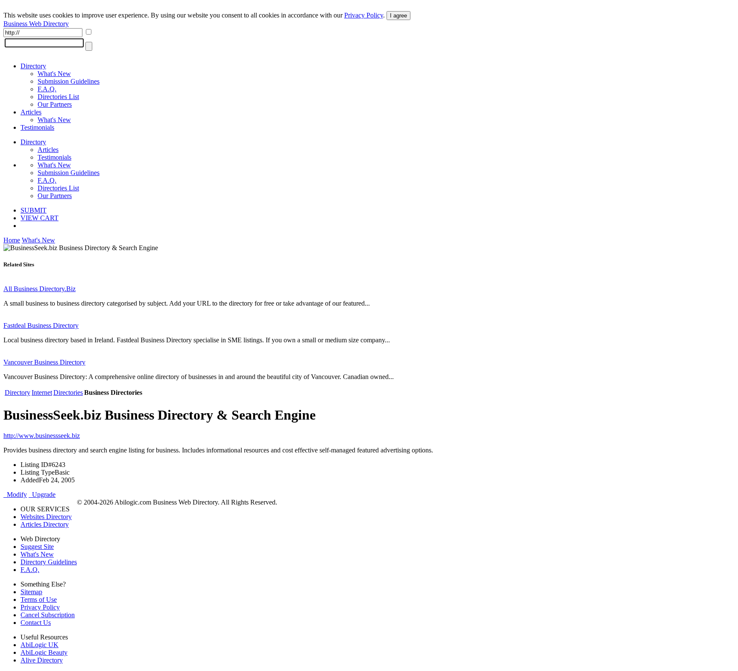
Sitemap (31, 591)
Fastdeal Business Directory (41, 325)
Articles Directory (44, 524)
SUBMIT (33, 210)
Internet (42, 392)
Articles (30, 112)
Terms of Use (38, 599)
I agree (398, 15)
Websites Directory (46, 516)
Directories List (58, 96)
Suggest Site (37, 546)
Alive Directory (41, 660)
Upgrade (42, 494)
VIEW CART (39, 218)
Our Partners (55, 104)
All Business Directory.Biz (39, 288)
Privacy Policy (363, 15)
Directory (33, 66)
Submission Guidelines (69, 81)
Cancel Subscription (47, 614)
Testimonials (37, 127)
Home (11, 240)
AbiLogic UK (39, 644)
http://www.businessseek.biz (41, 435)
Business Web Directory (36, 23)
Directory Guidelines (48, 562)
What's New (54, 73)
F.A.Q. (47, 89)
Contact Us (35, 622)
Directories (68, 392)
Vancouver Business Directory (44, 362)
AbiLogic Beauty (43, 652)
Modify (15, 494)
